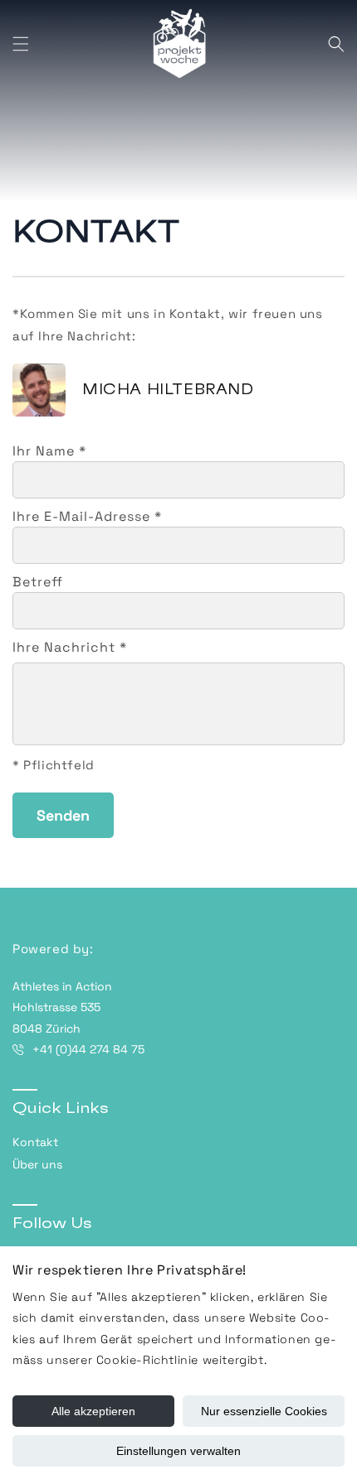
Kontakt (35, 1142)
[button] (20, 44)
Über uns (37, 1164)
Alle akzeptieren (93, 1411)
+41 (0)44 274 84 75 (88, 1049)
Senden (63, 815)
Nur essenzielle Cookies (264, 1411)
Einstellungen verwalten (178, 1450)
